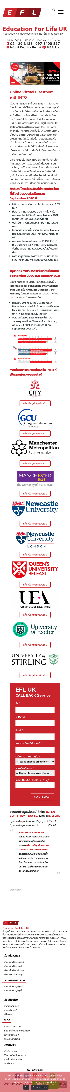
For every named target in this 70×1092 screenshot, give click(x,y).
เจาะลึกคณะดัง (11, 1035)
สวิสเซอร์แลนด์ (11, 1006)
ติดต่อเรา (9, 1063)
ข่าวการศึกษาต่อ (12, 1026)
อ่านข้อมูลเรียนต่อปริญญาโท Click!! (34, 825)
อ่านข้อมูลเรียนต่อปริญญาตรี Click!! (34, 821)
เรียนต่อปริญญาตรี (14, 962)
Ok (26, 1087)
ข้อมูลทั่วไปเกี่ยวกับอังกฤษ (17, 1030)
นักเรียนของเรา (12, 1051)
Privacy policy (40, 1087)
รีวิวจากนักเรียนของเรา (15, 1055)
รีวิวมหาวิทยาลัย (12, 1039)
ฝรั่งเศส (8, 1014)
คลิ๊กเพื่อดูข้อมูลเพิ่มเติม (35, 403)
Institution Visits (13, 1059)
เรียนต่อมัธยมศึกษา (14, 970)
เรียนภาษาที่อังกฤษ (13, 974)
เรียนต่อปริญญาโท (13, 966)
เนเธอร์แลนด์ (10, 1010)
